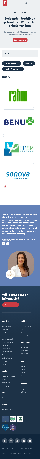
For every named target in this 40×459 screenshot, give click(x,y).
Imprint (4, 453)
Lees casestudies (20, 40)
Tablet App (24, 350)
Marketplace (6, 382)
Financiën (5, 336)
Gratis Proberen (26, 326)
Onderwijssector (7, 358)
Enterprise (5, 329)
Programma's (25, 389)
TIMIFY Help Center (8, 410)
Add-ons (4, 379)
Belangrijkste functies (9, 376)
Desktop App (25, 347)
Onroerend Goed (7, 339)
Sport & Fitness (7, 351)
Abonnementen (7, 398)
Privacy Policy (28, 453)
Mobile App (24, 353)
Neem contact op (11, 305)
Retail (4, 332)
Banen (23, 369)
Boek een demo (25, 336)
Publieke (5, 361)
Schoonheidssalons (8, 342)
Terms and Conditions (15, 453)
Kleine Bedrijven (7, 326)
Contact (23, 332)
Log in (23, 329)
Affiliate (23, 392)
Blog (22, 375)
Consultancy (6, 348)
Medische (5, 345)
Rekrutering (5, 355)
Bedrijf (23, 366)
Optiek (4, 364)
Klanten (23, 372)
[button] (3, 243)
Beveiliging (5, 386)
